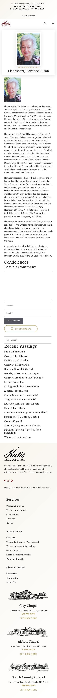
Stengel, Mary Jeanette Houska (22, 425)
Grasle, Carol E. (13, 421)
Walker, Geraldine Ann (17, 437)
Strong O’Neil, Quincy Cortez (21, 416)
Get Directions (28, 618)
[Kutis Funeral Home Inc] (5, 23)
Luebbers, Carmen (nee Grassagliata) (25, 412)
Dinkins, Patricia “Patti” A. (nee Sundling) (22, 431)
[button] (45, 23)
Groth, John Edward (16, 356)
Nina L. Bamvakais (14, 351)
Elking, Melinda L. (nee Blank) (21, 386)
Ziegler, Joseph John (16, 390)
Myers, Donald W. (14, 382)
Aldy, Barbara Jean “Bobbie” (20, 399)
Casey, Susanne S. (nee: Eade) (21, 395)
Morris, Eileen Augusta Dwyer (21, 373)
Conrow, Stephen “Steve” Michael (23, 377)
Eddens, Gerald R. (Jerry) (18, 368)
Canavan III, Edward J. (17, 364)
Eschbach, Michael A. (16, 360)
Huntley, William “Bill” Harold (21, 403)
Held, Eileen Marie (15, 408)
